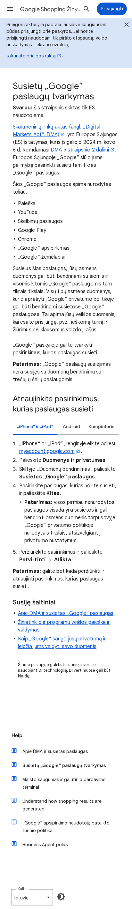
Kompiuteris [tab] (101, 426)
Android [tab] (71, 426)
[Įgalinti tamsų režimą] (61, 896)
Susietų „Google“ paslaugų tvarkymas (64, 765)
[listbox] (32, 897)
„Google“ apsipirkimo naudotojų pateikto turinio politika (66, 826)
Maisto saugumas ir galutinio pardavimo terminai (64, 783)
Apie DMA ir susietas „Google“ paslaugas (65, 613)
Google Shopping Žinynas (52, 9)
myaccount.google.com (47, 451)
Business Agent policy (45, 844)
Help (17, 735)
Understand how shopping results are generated (62, 805)
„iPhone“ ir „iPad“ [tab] (35, 426)
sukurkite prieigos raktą (31, 56)
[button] (10, 9)
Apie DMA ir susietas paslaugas (55, 751)
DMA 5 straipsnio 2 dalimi (80, 150)
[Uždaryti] (126, 25)
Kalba (23, 888)
